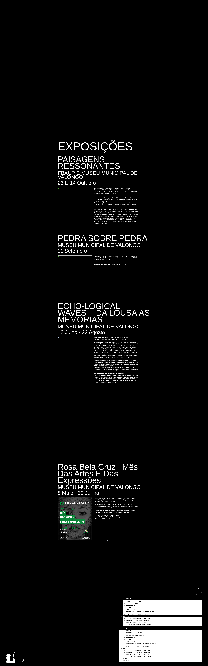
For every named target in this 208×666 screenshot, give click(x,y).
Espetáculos (131, 610)
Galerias (126, 616)
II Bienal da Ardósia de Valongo (138, 620)
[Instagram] (23, 660)
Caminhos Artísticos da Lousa (138, 614)
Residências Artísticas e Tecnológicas (142, 612)
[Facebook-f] (18, 660)
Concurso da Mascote (135, 603)
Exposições (130, 605)
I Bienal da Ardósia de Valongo (138, 618)
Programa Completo (134, 601)
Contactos (127, 629)
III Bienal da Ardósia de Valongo (138, 623)
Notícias (126, 627)
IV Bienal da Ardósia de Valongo (138, 625)
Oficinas (129, 607)
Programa (127, 599)
